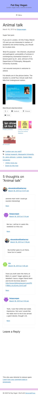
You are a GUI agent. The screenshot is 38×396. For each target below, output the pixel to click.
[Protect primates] (9, 124)
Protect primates (8, 129)
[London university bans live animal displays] (25, 124)
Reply (7, 206)
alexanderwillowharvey (17, 188)
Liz (9, 263)
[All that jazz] (9, 139)
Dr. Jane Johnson (9, 157)
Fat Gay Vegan (19, 5)
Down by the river (11, 166)
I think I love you (11, 163)
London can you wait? (13, 151)
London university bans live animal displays (23, 131)
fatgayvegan (14, 214)
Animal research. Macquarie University (19, 154)
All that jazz (6, 144)
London (19, 157)
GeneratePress (30, 393)
